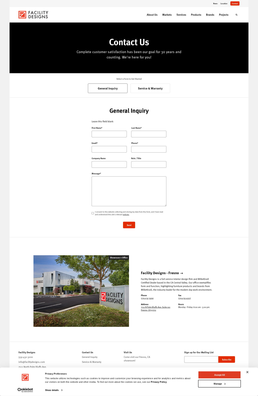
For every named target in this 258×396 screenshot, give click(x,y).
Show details (52, 390)
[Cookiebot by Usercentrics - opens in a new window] (25, 390)
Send (129, 224)
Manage (218, 383)
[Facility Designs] (33, 14)
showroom (129, 360)
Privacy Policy (159, 382)
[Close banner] (247, 372)
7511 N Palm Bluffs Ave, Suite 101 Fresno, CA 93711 (155, 308)
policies (126, 214)
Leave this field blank (102, 121)
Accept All (219, 375)
